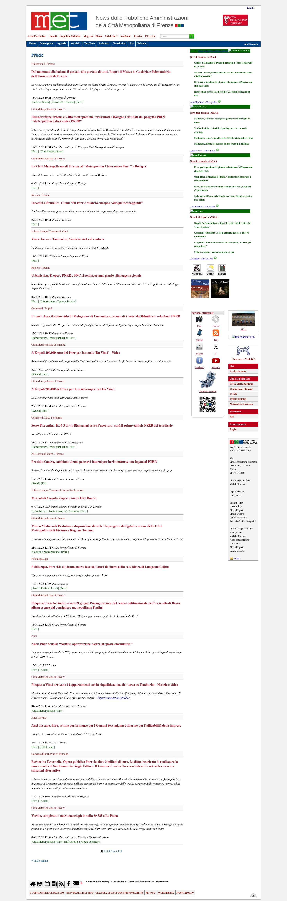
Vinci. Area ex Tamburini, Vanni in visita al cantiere (68, 238)
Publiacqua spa (39, 559)
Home (32, 43)
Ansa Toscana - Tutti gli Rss (203, 150)
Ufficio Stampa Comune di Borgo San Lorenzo (57, 490)
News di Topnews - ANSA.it (203, 56)
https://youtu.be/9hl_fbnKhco (114, 697)
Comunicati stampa (241, 389)
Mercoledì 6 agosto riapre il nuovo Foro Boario (63, 498)
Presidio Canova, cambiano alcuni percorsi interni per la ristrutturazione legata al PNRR (94, 461)
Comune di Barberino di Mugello (49, 754)
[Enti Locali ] (47, 747)
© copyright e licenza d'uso (47, 892)
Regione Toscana (40, 195)
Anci (34, 636)
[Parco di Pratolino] (220, 296)
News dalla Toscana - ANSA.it (204, 112)
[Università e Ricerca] (63, 102)
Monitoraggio (185, 892)
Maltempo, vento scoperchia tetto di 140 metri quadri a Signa (223, 138)
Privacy (150, 892)
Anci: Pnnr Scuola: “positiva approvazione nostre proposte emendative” (81, 643)
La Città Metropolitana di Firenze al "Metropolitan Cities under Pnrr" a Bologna (88, 166)
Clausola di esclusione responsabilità (119, 892)
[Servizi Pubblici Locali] (45, 588)
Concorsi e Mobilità (243, 359)
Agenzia (61, 43)
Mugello (88, 36)
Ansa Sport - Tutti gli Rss (201, 258)
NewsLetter (119, 43)
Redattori (104, 43)
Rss (132, 43)
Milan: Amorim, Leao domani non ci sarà (214, 252)
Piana (98, 36)
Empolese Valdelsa (70, 36)
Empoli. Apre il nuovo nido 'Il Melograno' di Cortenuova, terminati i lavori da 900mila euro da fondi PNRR (105, 316)
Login (250, 7)
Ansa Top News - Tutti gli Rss (203, 102)
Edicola (141, 43)
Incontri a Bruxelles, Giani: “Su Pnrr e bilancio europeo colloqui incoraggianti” (87, 202)
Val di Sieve (111, 36)
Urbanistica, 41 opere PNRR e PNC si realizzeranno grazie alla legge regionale (86, 275)
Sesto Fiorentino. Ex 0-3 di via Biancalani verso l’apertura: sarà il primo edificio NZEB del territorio (102, 425)
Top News (89, 43)
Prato (138, 36)
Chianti (52, 36)
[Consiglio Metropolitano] (46, 552)
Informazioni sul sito (79, 892)
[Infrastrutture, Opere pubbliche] (58, 301)
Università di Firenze (43, 63)
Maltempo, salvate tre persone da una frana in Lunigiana (221, 143)
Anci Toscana (38, 717)
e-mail (236, 558)
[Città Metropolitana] (51, 151)
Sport (225, 50)
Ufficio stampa (238, 399)
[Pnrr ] (79, 102)
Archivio (75, 43)
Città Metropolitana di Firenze (48, 109)
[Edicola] (54, 884)
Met (232, 417)
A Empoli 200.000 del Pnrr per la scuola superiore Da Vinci (72, 388)
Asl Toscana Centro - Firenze (47, 454)
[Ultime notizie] (46, 884)
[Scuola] (36, 374)
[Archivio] (39, 884)
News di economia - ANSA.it (203, 161)
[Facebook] (68, 884)
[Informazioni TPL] (243, 337)
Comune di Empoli (42, 308)
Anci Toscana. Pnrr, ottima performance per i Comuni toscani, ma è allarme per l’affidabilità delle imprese (106, 725)
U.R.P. (233, 394)
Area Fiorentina (37, 36)
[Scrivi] (75, 884)
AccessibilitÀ (166, 892)
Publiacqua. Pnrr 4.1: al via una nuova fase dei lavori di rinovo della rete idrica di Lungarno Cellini (100, 566)
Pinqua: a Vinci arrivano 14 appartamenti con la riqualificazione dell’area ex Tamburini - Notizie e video (104, 684)
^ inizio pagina (39, 860)
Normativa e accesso (241, 404)
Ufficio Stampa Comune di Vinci (49, 231)
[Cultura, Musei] (40, 102)
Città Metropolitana (241, 384)
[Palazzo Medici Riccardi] (200, 296)
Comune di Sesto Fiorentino (46, 417)
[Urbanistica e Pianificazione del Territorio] (55, 511)
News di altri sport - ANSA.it (203, 217)
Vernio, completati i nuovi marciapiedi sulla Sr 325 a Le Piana (74, 815)
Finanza (219, 50)
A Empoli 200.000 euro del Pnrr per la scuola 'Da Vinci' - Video (75, 352)
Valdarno (126, 36)
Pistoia (150, 36)
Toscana (212, 50)
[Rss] (61, 884)
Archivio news (238, 371)
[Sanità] (35, 483)
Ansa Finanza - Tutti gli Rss (203, 206)
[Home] (32, 884)
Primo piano (46, 43)
